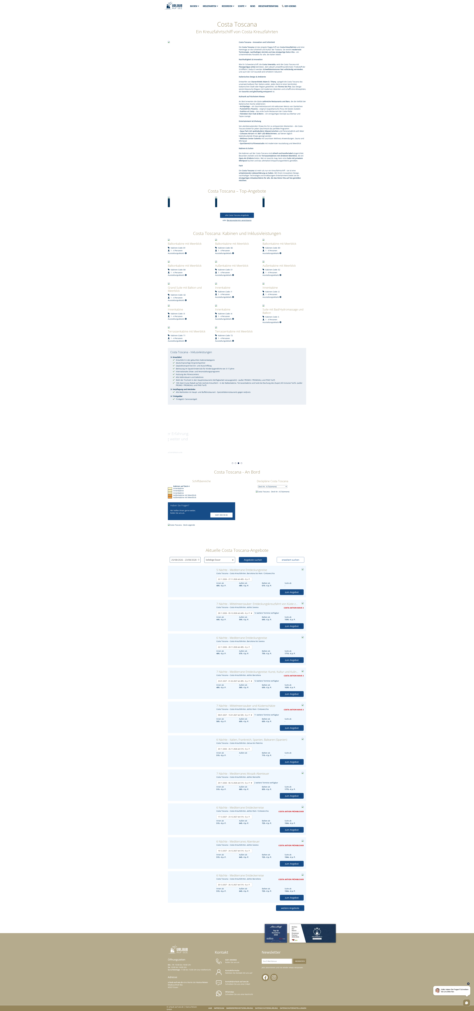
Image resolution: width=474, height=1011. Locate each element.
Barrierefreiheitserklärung (239, 1008)
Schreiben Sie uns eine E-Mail (237, 982)
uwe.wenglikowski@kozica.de (170, 452)
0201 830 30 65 (221, 515)
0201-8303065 (290, 6)
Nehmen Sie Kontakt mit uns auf (238, 971)
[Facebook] (265, 977)
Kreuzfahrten (209, 6)
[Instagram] (274, 977)
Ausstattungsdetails (176, 253)
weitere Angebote (290, 908)
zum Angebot (292, 592)
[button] (232, 463)
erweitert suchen (290, 559)
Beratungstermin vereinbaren (239, 220)
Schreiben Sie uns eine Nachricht (239, 993)
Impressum (219, 1008)
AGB (210, 1008)
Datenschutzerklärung (266, 1008)
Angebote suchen (253, 559)
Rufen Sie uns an (232, 961)
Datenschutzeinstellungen (293, 1008)
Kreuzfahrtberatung (268, 6)
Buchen (193, 6)
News (252, 6)
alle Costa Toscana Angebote (237, 215)
